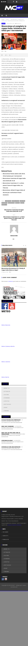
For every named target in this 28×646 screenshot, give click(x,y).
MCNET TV (6, 388)
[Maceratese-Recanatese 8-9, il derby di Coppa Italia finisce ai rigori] (14, 257)
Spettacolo (7, 404)
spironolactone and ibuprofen (10, 447)
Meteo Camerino (5, 361)
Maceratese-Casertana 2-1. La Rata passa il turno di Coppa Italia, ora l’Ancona (13, 185)
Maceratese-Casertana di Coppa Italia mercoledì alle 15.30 (14, 210)
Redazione (18, 23)
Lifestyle (6, 401)
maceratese (11, 202)
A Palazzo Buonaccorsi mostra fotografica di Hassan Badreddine (12, 421)
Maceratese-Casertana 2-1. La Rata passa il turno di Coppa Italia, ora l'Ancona (14, 218)
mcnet (22, 202)
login (4, 1)
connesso (10, 281)
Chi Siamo (5, 532)
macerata (4, 202)
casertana (8, 201)
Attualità (7, 391)
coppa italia (15, 201)
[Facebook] (13, 1)
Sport (7, 19)
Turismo (6, 410)
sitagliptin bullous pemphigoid (11, 419)
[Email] (13, 239)
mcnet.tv (4, 204)
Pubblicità (6, 539)
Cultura (6, 394)
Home (2, 19)
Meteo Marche (5, 377)
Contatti (5, 535)
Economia (7, 398)
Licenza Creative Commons (14, 525)
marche (17, 202)
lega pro (22, 201)
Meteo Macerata (5, 325)
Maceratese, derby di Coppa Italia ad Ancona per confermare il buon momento (14, 192)
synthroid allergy (7, 440)
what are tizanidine (7, 426)
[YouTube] (16, 1)
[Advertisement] (12, 482)
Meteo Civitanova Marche (8, 346)
